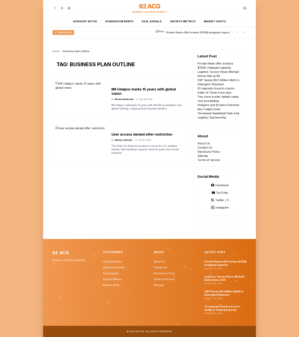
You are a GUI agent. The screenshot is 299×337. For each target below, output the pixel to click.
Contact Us (204, 147)
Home (55, 51)
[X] (62, 8)
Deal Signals (152, 21)
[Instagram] (69, 8)
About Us (203, 143)
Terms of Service (208, 160)
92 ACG (149, 6)
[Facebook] (55, 8)
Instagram (222, 207)
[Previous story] (237, 32)
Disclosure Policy (208, 151)
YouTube (222, 192)
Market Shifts (215, 21)
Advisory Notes (85, 21)
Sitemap (202, 156)
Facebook (222, 185)
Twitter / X (222, 200)
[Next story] (244, 32)
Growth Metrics (183, 21)
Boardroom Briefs (119, 21)
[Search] (245, 8)
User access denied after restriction (141, 134)
